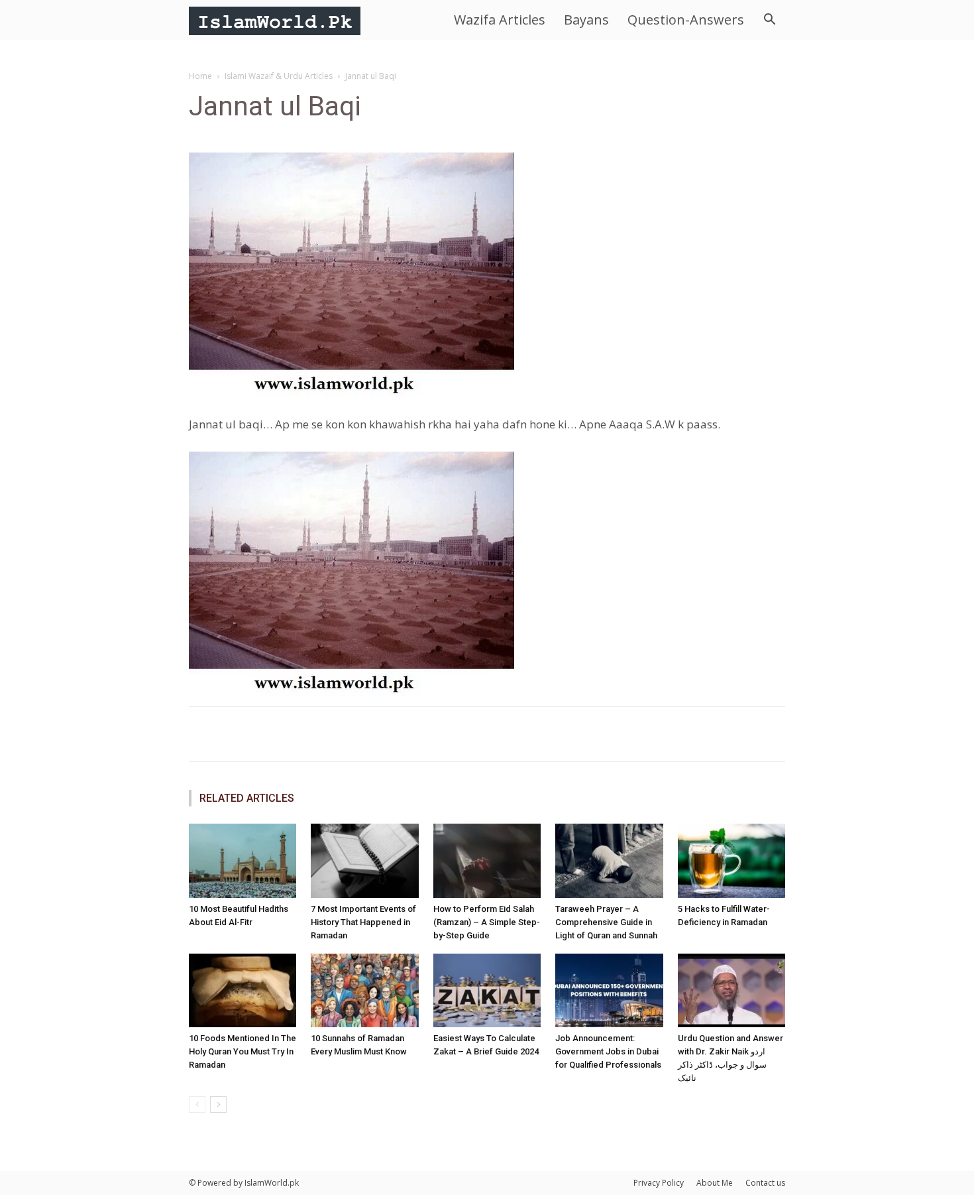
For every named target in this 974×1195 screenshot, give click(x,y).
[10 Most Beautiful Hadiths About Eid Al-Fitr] (242, 861)
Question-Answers (685, 20)
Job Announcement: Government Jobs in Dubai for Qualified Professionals (608, 1051)
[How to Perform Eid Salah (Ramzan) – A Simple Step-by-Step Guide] (487, 861)
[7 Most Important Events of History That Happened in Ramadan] (364, 861)
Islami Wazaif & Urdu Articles (279, 76)
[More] (624, 734)
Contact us (765, 1182)
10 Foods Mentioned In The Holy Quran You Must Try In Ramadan (242, 1051)
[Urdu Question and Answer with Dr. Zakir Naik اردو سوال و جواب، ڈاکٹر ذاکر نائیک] (731, 991)
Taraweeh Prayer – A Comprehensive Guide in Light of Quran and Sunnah (606, 922)
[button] (769, 21)
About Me (714, 1182)
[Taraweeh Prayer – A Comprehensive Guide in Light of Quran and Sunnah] (609, 861)
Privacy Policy (658, 1182)
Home (200, 76)
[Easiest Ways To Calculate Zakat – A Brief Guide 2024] (487, 991)
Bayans (586, 20)
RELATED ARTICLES (246, 798)
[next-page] (218, 1104)
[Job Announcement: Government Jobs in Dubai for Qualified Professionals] (609, 991)
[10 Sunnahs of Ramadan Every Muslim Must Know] (364, 991)
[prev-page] (197, 1104)
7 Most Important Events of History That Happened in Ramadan (363, 922)
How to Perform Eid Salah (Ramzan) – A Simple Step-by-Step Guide (486, 922)
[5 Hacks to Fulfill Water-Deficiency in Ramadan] (731, 861)
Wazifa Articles (499, 20)
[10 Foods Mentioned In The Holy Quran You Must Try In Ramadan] (242, 991)
